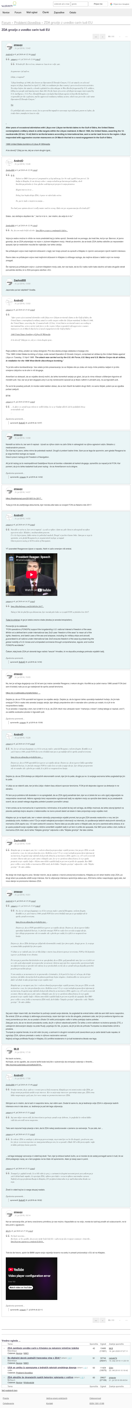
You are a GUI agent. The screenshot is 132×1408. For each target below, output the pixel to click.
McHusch (11, 1380)
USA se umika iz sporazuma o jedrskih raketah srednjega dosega (42, 1367)
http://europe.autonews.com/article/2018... (24, 1064)
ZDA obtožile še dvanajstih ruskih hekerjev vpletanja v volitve (40, 1377)
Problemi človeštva (24, 1372)
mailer (10, 1370)
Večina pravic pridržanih (56, 1398)
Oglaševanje (8, 1403)
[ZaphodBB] (9, 282)
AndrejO (9, 54)
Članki (45, 12)
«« (96, 36)
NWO (26, 1353)
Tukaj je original (13, 619)
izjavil (33, 54)
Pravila (6, 1398)
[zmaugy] (9, 46)
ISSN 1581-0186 (97, 1403)
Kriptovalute (29, 1382)
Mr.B (16, 1049)
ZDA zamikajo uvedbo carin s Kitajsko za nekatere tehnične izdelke (43, 1348)
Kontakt (49, 1403)
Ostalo (73, 12)
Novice (6, 12)
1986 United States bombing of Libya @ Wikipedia (28, 144)
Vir (12, 105)
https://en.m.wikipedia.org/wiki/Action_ (31, 922)
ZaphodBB (10, 170)
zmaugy (18, 45)
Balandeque (12, 1350)
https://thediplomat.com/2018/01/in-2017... (24, 498)
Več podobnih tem (9, 1390)
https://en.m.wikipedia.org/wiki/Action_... (23, 692)
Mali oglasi (32, 12)
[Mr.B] (9, 1050)
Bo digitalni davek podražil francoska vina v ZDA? (34, 1357)
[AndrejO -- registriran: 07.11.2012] (9, 162)
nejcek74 (113, 1358)
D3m (111, 1367)
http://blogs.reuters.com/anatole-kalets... (52, 230)
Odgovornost (95, 1398)
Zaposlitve (59, 12)
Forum (18, 12)
